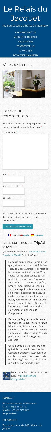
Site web (7, 198)
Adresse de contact (12, 186)
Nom (6, 174)
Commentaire (10, 132)
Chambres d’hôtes (25, 32)
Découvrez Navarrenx (25, 55)
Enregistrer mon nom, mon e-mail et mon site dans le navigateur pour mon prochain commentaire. (24, 217)
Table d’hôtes (25, 41)
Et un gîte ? (25, 50)
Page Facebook (10, 414)
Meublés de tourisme (25, 37)
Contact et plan (26, 46)
